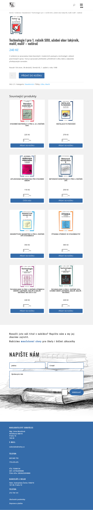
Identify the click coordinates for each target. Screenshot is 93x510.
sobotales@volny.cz (17, 447)
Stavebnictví (26, 13)
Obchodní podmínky (17, 499)
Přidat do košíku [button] (27, 145)
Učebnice (18, 13)
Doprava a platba (16, 503)
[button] (19, 19)
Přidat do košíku (31, 75)
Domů (11, 13)
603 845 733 (13, 458)
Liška (42, 84)
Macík (47, 84)
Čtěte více (27, 200)
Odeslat (76, 392)
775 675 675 (13, 462)
